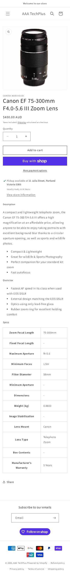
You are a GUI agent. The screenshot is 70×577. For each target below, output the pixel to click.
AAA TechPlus (20, 563)
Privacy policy (17, 569)
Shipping (22, 122)
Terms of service (36, 569)
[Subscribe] (54, 517)
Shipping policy (56, 569)
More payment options (35, 170)
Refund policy (58, 563)
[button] (8, 13)
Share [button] (10, 482)
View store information (21, 194)
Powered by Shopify (37, 563)
